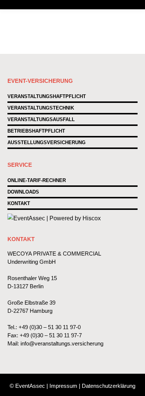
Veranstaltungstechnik (40, 108)
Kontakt (18, 203)
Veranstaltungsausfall (41, 119)
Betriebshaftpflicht (36, 131)
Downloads (23, 192)
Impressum (63, 386)
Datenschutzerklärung (108, 386)
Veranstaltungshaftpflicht (46, 96)
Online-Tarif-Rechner (36, 180)
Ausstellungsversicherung (46, 142)
